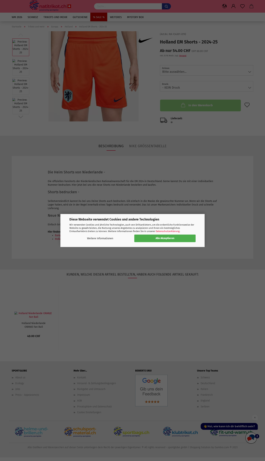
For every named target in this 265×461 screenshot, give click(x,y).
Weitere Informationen (100, 238)
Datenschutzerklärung (168, 231)
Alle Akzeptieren (165, 238)
